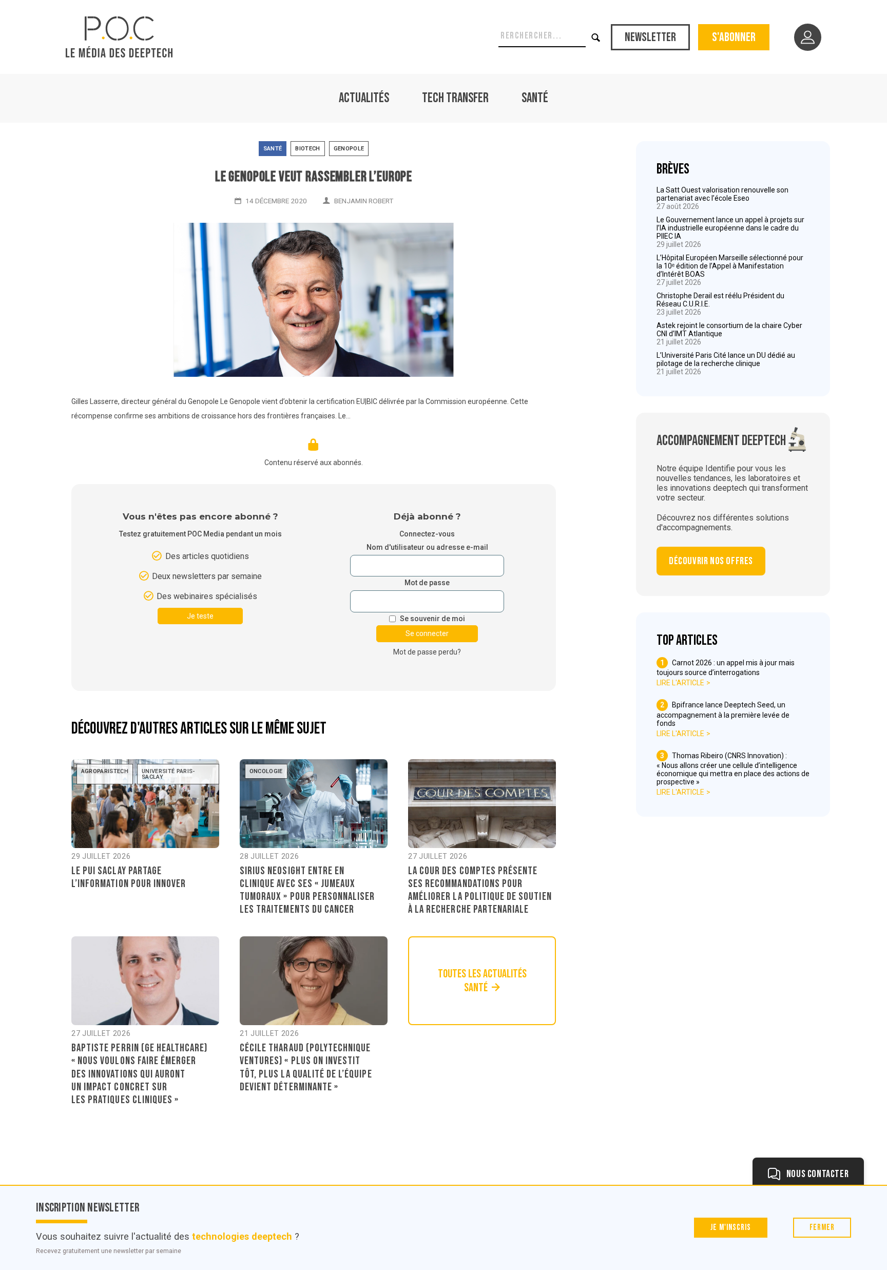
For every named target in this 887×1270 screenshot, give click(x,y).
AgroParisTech (104, 771)
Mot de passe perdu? (427, 652)
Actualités (364, 98)
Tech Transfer (455, 98)
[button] (596, 37)
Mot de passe (427, 583)
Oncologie (266, 771)
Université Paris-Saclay (169, 774)
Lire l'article (680, 683)
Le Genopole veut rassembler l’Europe (313, 176)
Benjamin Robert (363, 201)
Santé (535, 98)
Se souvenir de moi (432, 619)
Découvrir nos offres (711, 561)
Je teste (200, 616)
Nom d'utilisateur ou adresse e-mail (427, 547)
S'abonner (734, 37)
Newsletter (650, 37)
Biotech (307, 148)
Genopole (349, 148)
